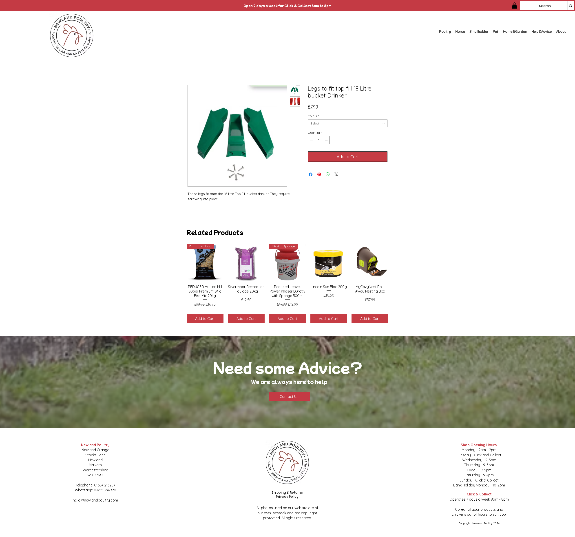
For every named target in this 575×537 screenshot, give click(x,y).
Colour (313, 116)
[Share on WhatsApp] (327, 174)
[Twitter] (90, 514)
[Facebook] (79, 514)
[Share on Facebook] (310, 174)
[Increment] (326, 140)
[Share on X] (336, 174)
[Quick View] (246, 262)
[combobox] (347, 123)
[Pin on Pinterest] (319, 174)
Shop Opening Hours (479, 445)
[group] (287, 283)
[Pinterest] (101, 514)
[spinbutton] (319, 140)
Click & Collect (479, 494)
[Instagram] (112, 514)
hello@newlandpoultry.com (95, 500)
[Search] (571, 5)
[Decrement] (311, 140)
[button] (514, 5)
